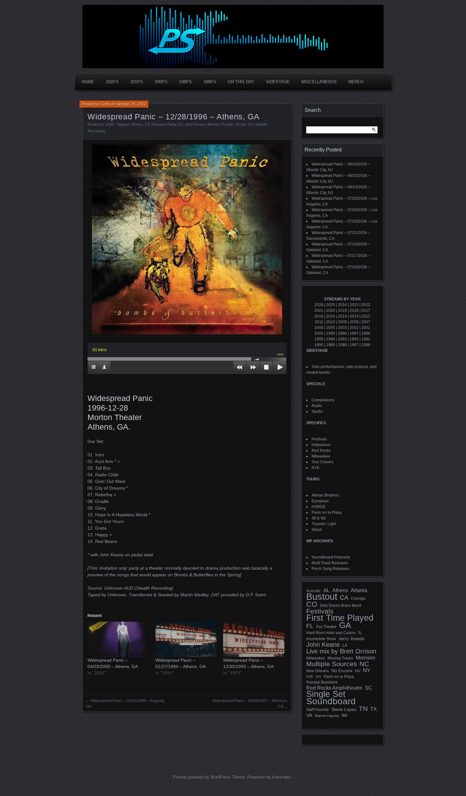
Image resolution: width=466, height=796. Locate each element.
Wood (317, 529)
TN (363, 709)
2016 (318, 316)
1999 (330, 333)
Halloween (321, 445)
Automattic (282, 777)
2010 (330, 322)
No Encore (342, 670)
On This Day (241, 81)
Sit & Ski (319, 518)
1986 (365, 345)
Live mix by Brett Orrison (341, 651)
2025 (330, 305)
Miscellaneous (319, 81)
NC (364, 664)
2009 (342, 322)
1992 (354, 339)
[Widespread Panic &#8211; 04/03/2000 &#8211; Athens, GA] (118, 639)
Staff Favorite (317, 710)
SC (368, 688)
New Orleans (317, 671)
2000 (318, 333)
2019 (342, 310)
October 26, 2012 (131, 104)
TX (373, 709)
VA (309, 715)
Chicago (358, 598)
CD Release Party (160, 124)
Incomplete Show (321, 639)
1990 (318, 345)
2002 (354, 327)
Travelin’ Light (324, 524)
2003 (342, 327)
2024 (342, 305)
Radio (317, 406)
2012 (365, 316)
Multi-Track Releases (330, 563)
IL (360, 632)
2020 (330, 310)
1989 (330, 345)
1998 (342, 333)
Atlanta (359, 590)
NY (366, 670)
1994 (330, 339)
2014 (342, 316)
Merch (355, 81)
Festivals (319, 439)
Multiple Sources (331, 664)
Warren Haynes (327, 716)
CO (311, 604)
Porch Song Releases (330, 568)
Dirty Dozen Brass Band (340, 605)
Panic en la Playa (327, 512)
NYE (316, 467)
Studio (317, 411)
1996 (110, 124)
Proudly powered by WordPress (202, 777)
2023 (354, 305)
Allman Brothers (325, 495)
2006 (318, 327)
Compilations (323, 400)
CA (344, 597)
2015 (330, 316)
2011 (319, 322)
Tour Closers (322, 462)
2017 (365, 310)
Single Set (244, 124)
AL (326, 590)
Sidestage (278, 81)
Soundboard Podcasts (331, 557)
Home (88, 81)
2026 (318, 305)
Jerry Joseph (352, 638)
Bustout (321, 596)
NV (357, 671)
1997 (354, 333)
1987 (354, 345)
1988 (342, 345)
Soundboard (331, 701)
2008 (354, 322)
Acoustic (313, 591)
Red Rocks (321, 450)
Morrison (365, 657)
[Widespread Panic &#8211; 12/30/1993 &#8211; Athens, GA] (254, 639)
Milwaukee (321, 456)
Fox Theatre (326, 627)
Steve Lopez (343, 709)
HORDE (319, 507)
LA (344, 645)
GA (180, 124)
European (320, 501)
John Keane (195, 124)
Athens (137, 124)
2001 (365, 327)
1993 (342, 339)
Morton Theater (221, 124)
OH (318, 677)
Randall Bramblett (321, 682)
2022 (365, 305)
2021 (318, 310)
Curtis (105, 104)
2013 (354, 316)
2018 (354, 310)
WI (344, 715)
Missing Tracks (340, 658)
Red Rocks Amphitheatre (334, 688)
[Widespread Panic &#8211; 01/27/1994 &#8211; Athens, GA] (186, 639)
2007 (365, 322)
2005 (330, 327)
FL (310, 626)
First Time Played (339, 618)
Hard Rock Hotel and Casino (331, 633)
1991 (365, 339)
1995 (318, 339)
